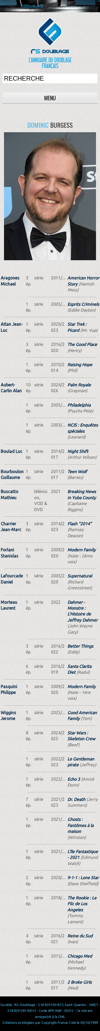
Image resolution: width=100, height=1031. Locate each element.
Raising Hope (79, 364)
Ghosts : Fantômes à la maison (80, 825)
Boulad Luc (11, 451)
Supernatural (79, 575)
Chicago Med (79, 956)
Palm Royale (79, 384)
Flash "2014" (79, 523)
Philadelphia (79, 405)
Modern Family (81, 549)
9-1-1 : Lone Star (83, 877)
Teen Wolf (77, 471)
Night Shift (77, 451)
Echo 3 (73, 779)
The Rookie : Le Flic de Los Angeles (82, 903)
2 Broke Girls (79, 982)
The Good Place (82, 344)
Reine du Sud (80, 935)
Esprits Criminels (83, 304)
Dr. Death (76, 799)
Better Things (80, 646)
